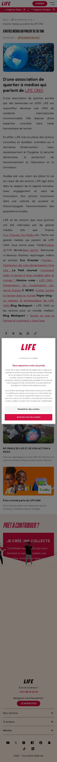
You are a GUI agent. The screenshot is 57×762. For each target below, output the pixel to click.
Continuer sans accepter (28, 358)
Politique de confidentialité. (41, 401)
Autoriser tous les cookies (28, 417)
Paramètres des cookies (29, 409)
